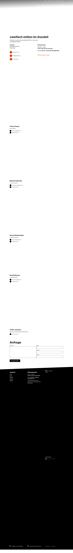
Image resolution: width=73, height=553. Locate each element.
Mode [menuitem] (43, 5)
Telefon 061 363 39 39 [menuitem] (59, 1)
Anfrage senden (15, 360)
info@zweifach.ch (16, 55)
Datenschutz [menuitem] (47, 546)
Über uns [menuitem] (55, 5)
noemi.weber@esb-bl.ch (16, 239)
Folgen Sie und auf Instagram (17, 546)
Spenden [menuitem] (45, 1)
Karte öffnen (15, 59)
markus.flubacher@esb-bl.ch (17, 185)
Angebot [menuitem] (48, 5)
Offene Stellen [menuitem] (51, 1)
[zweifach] (15, 3)
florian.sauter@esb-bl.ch (16, 130)
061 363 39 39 (16, 52)
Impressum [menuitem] (53, 546)
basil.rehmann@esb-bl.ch (17, 279)
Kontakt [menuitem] (61, 5)
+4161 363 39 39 (15, 132)
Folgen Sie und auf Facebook (35, 546)
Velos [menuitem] (38, 5)
